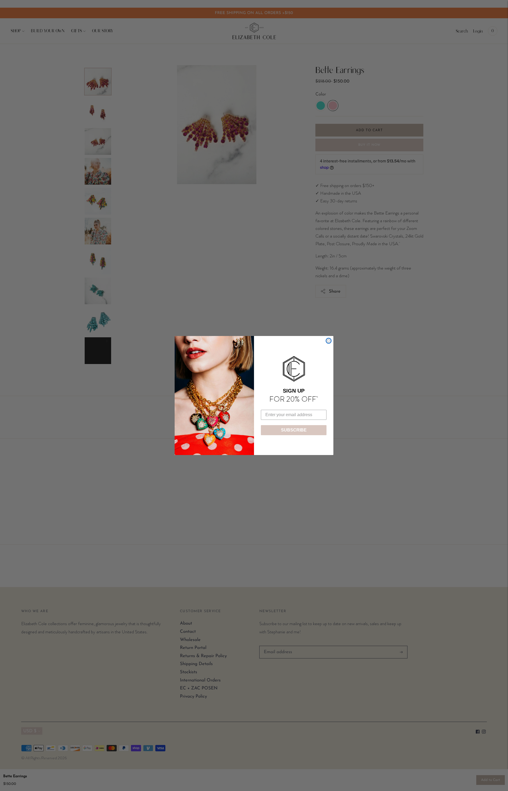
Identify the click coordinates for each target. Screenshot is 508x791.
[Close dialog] (328, 340)
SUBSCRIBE (294, 430)
